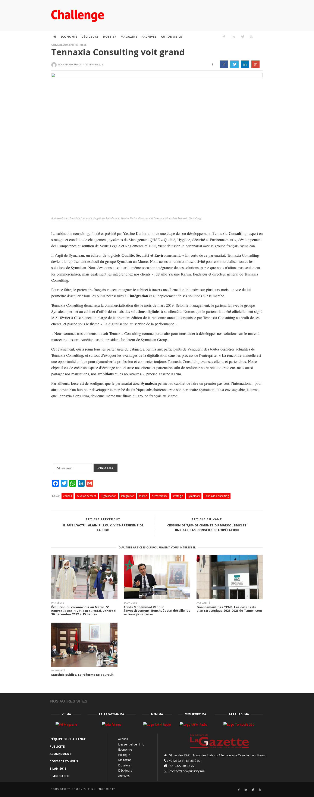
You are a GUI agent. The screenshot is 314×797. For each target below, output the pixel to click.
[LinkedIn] (233, 36)
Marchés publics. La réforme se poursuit (82, 675)
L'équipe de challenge (68, 739)
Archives (124, 776)
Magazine (125, 760)
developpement (86, 496)
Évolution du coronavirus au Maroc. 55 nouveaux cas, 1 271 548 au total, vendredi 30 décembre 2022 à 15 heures (83, 610)
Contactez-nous (64, 761)
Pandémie (57, 602)
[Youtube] (251, 36)
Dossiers (124, 765)
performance (160, 496)
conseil (67, 496)
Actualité (203, 602)
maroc (143, 496)
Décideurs (125, 770)
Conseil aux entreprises (69, 45)
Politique (124, 755)
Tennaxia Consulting (216, 496)
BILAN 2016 (58, 768)
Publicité (57, 746)
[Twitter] (242, 36)
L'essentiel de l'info (131, 744)
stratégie (177, 496)
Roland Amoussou (70, 64)
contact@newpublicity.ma (187, 771)
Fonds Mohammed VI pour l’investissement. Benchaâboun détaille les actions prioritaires (157, 610)
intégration (127, 496)
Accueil (123, 739)
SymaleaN (194, 496)
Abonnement (60, 754)
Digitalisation (108, 496)
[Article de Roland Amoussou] (54, 65)
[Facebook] (224, 36)
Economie (130, 602)
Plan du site (60, 776)
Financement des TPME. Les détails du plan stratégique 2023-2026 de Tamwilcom (229, 609)
